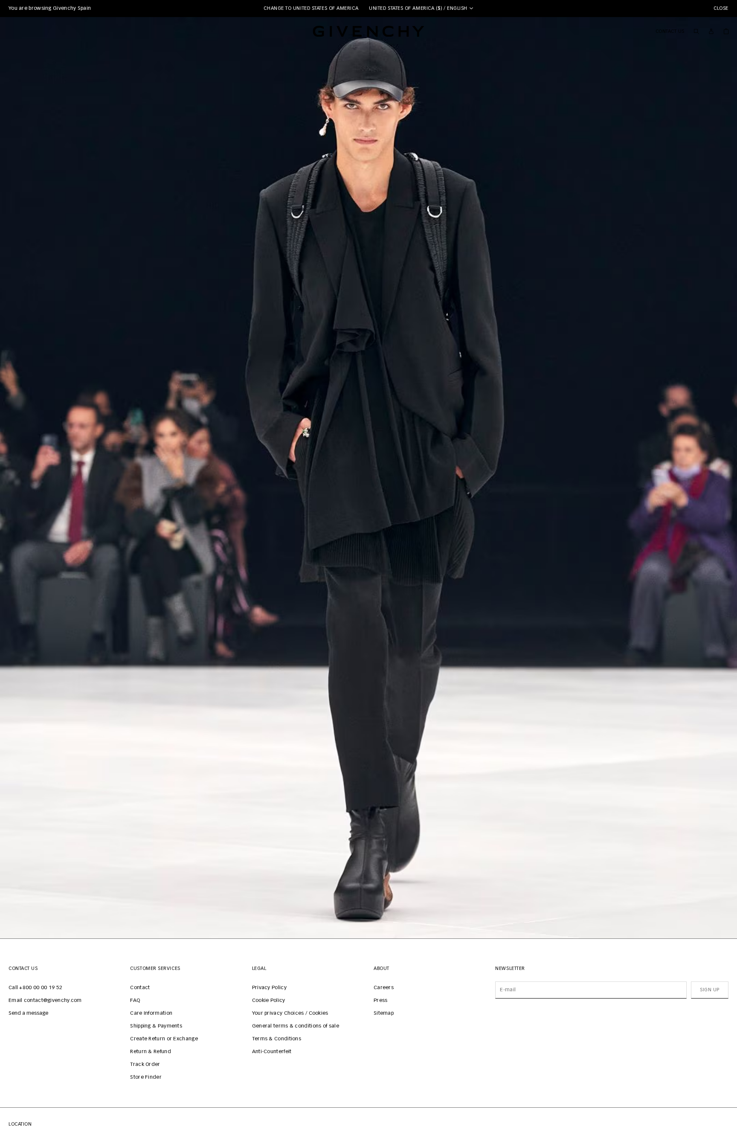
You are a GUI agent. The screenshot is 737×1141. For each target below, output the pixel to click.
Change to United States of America (311, 8)
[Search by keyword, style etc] (696, 31)
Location (20, 1124)
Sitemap (384, 1013)
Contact (140, 987)
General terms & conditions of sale (295, 1026)
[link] (726, 31)
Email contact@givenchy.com (45, 1000)
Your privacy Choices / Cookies (290, 1013)
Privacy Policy (269, 987)
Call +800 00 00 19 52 (35, 987)
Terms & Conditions (276, 1039)
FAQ (135, 1000)
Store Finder (146, 1077)
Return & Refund (150, 1051)
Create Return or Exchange (164, 1039)
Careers (384, 987)
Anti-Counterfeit (272, 1051)
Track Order (145, 1064)
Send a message (28, 1013)
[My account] (711, 31)
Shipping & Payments (156, 1026)
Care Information (151, 1013)
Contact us (670, 31)
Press (381, 1000)
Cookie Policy (268, 1000)
